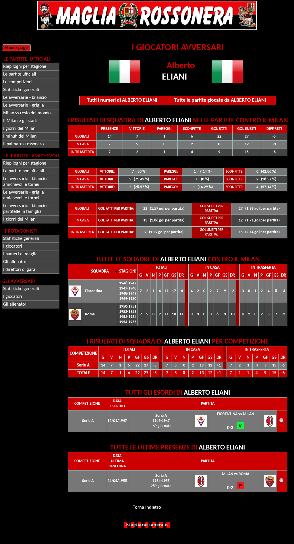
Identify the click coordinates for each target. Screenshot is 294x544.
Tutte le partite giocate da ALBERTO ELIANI (220, 100)
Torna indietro (147, 507)
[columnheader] (100, 271)
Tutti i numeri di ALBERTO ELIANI (122, 100)
